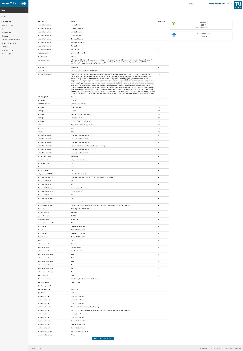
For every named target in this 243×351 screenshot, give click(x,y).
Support (219, 348)
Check (204, 36)
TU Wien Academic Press (11, 39)
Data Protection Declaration (233, 348)
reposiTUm (9, 3)
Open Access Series (9, 43)
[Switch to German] (23, 3)
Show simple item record (102, 338)
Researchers (6, 32)
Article (73, 335)
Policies (212, 348)
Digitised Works (7, 50)
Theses (4, 47)
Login (3, 10)
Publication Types (8, 25)
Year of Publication (8, 54)
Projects (5, 36)
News (3, 17)
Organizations (7, 29)
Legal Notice (203, 348)
